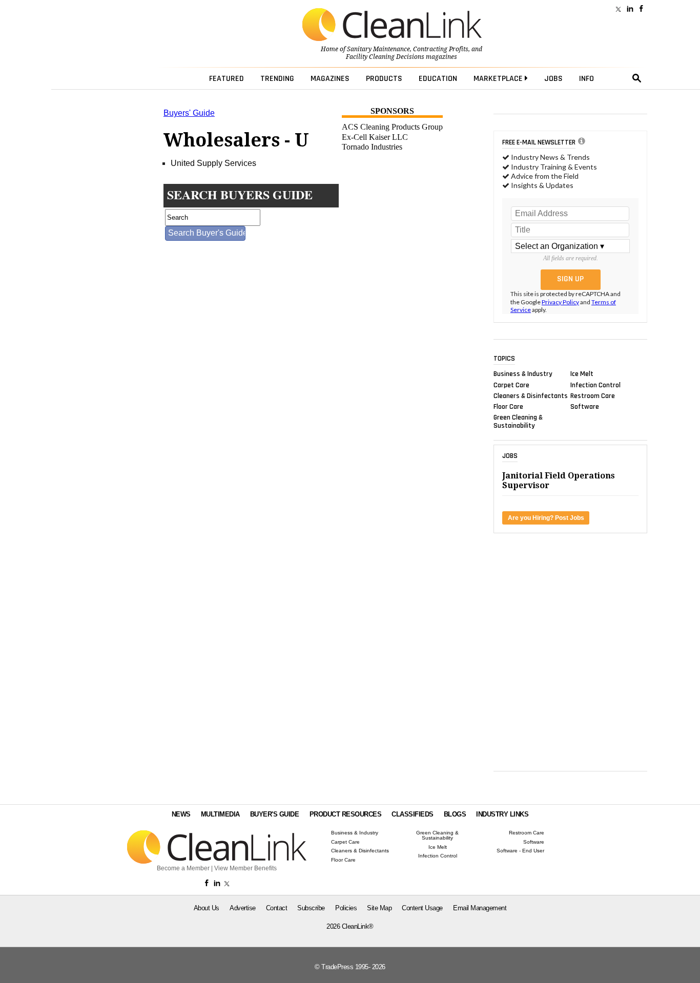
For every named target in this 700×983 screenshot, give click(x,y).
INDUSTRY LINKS (502, 814)
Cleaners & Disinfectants (530, 395)
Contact (276, 908)
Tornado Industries (372, 146)
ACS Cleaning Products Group (392, 126)
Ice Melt (581, 374)
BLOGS (455, 814)
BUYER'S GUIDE (274, 814)
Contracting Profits (440, 49)
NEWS (181, 814)
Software (584, 406)
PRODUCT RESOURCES (346, 814)
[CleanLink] (392, 25)
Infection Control (595, 384)
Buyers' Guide (189, 113)
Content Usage (422, 908)
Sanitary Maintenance (378, 49)
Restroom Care (592, 395)
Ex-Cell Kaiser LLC (375, 137)
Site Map (379, 908)
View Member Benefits (245, 868)
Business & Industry (522, 374)
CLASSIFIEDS (413, 814)
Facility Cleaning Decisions (385, 56)
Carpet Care (511, 384)
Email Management (479, 908)
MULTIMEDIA (220, 814)
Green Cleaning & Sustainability (518, 421)
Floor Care (508, 406)
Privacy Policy (560, 302)
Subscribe (311, 908)
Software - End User (520, 850)
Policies (346, 908)
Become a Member (183, 868)
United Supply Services (213, 163)
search (637, 78)
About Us (206, 908)
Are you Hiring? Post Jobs (546, 517)
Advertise (243, 908)
